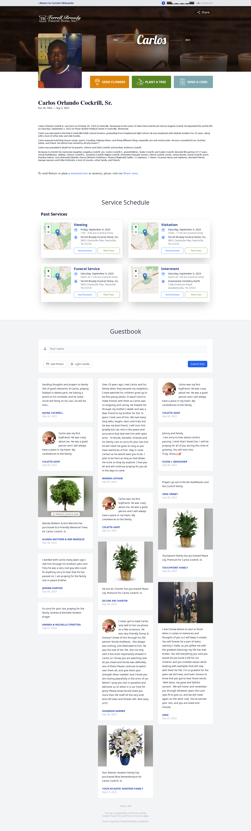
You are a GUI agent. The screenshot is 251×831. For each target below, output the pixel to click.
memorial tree (79, 173)
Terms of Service (135, 815)
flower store (130, 173)
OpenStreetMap (129, 821)
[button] (57, 232)
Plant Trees (108, 250)
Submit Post (197, 364)
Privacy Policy (115, 815)
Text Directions (85, 250)
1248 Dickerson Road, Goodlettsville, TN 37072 (182, 286)
